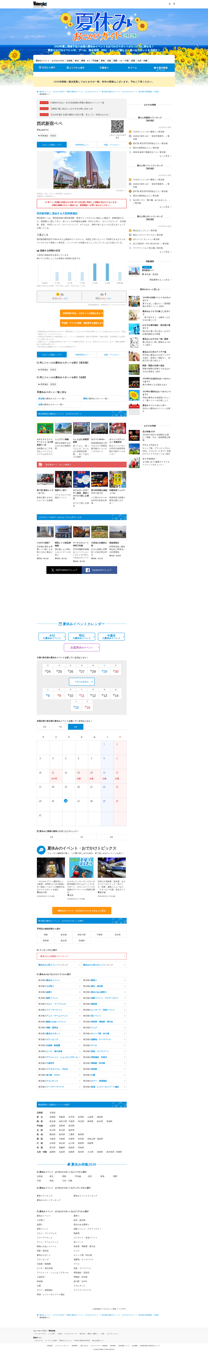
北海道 (69, 60)
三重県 (71, 1134)
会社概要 (135, 1346)
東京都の (49, 980)
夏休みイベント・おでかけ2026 (50, 60)
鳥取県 (81, 1143)
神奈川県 (82, 934)
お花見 (60, 1334)
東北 (77, 60)
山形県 (90, 1117)
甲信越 (95, 60)
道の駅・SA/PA (80, 1281)
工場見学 (41, 1277)
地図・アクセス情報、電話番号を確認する (82, 323)
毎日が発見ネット (98, 1340)
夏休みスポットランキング (49, 1200)
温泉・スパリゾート (82, 1268)
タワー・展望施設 (45, 1290)
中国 (127, 60)
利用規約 (50, 1346)
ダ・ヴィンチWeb (51, 1340)
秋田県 (81, 1117)
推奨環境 (74, 1346)
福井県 (71, 1130)
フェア (77, 1250)
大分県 (90, 1151)
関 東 (40, 1121)
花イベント (78, 1242)
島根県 (90, 1143)
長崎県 (71, 1151)
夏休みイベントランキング (85, 1195)
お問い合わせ (84, 1346)
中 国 (40, 1143)
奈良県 (81, 1138)
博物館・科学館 (80, 1277)
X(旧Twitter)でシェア (66, 570)
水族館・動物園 (44, 1263)
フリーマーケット (45, 1237)
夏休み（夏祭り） (93, 1334)
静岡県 (81, 1134)
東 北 (40, 1117)
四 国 (40, 1147)
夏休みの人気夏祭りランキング (54, 956)
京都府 (62, 1138)
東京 (88, 60)
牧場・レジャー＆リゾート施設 (51, 1294)
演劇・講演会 (43, 1250)
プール (133, 67)
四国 (133, 60)
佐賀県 (62, 1151)
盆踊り (40, 1224)
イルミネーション (112, 1334)
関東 (83, 60)
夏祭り (105, 67)
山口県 (71, 1143)
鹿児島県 (110, 1151)
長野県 (62, 1125)
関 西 (40, 1138)
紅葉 (102, 1334)
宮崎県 (100, 1151)
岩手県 (71, 1117)
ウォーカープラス (40, 1334)
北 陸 (40, 1130)
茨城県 (82, 940)
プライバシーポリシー (62, 1346)
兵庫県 (71, 1138)
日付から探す (48, 67)
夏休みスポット (44, 1255)
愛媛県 (62, 1147)
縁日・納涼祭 (79, 1220)
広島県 (52, 1143)
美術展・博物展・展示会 (84, 1246)
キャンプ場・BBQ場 (83, 1255)
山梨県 (52, 1125)
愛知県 (52, 1134)
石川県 (52, 1130)
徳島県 (71, 1147)
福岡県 (52, 1151)
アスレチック (79, 1285)
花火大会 (82, 1334)
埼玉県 (118, 934)
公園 (39, 1285)
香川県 (52, 1147)
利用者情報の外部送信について (150, 1346)
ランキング (53, 964)
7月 (81, 837)
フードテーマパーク (82, 1290)
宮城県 (52, 1117)
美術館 (40, 1281)
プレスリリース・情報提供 (99, 1346)
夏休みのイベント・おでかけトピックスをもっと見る (82, 910)
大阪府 (52, 1138)
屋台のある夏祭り (81, 1224)
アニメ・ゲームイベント (48, 1242)
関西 (115, 60)
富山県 (62, 1130)
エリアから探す (77, 67)
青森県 (62, 1117)
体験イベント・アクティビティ (87, 1228)
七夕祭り (41, 1220)
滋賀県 (100, 1138)
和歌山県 (91, 1138)
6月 (51, 837)
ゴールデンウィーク (70, 1334)
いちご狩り (51, 1334)
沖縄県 (119, 1151)
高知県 (81, 1147)
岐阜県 (62, 1134)
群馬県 (46, 940)
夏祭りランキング (45, 1195)
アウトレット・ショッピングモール (52, 1272)
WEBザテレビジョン (65, 1340)
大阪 (121, 60)
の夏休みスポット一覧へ (52, 398)
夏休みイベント (44, 1215)
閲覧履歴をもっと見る (160, 280)
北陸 (109, 60)
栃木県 (64, 940)
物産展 (77, 1233)
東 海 (40, 1134)
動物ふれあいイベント (47, 1246)
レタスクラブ (39, 1340)
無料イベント (43, 1228)
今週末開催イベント (162, 68)
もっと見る (164, 156)
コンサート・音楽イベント (85, 1237)
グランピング (43, 1259)
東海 (103, 60)
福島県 (100, 1117)
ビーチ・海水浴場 (45, 1268)
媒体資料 (113, 1346)
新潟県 (71, 1125)
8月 (111, 837)
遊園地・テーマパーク (83, 1259)
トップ (51, 144)
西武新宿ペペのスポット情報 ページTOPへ (110, 1309)
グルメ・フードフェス (47, 1233)
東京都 (41, 130)
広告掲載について (123, 1346)
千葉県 (100, 934)
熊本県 (81, 1151)
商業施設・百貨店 (48, 135)
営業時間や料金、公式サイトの (81, 313)
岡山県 (62, 1143)
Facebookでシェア (101, 570)
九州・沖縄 (142, 60)
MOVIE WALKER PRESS (82, 1340)
